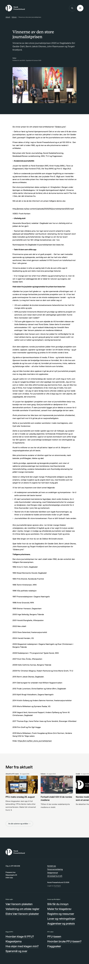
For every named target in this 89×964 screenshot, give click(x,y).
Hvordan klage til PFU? (20, 936)
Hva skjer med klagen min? (22, 946)
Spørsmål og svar (16, 951)
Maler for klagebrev (59, 909)
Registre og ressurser (60, 913)
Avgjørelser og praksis (61, 923)
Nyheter (14, 17)
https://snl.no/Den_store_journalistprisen (35, 741)
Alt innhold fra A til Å (54, 876)
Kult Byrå (57, 886)
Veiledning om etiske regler (22, 909)
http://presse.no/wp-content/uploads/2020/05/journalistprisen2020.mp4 (43, 209)
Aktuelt (8, 17)
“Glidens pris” (60, 127)
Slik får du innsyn (57, 904)
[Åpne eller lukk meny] (80, 8)
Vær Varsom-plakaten (19, 904)
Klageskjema (14, 941)
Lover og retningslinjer (61, 918)
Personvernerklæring (55, 869)
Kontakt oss (51, 866)
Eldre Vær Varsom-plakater (22, 913)
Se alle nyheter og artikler (18, 824)
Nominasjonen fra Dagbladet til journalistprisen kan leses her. (38, 245)
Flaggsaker (54, 946)
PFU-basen (54, 936)
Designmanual (52, 873)
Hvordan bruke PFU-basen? (64, 941)
